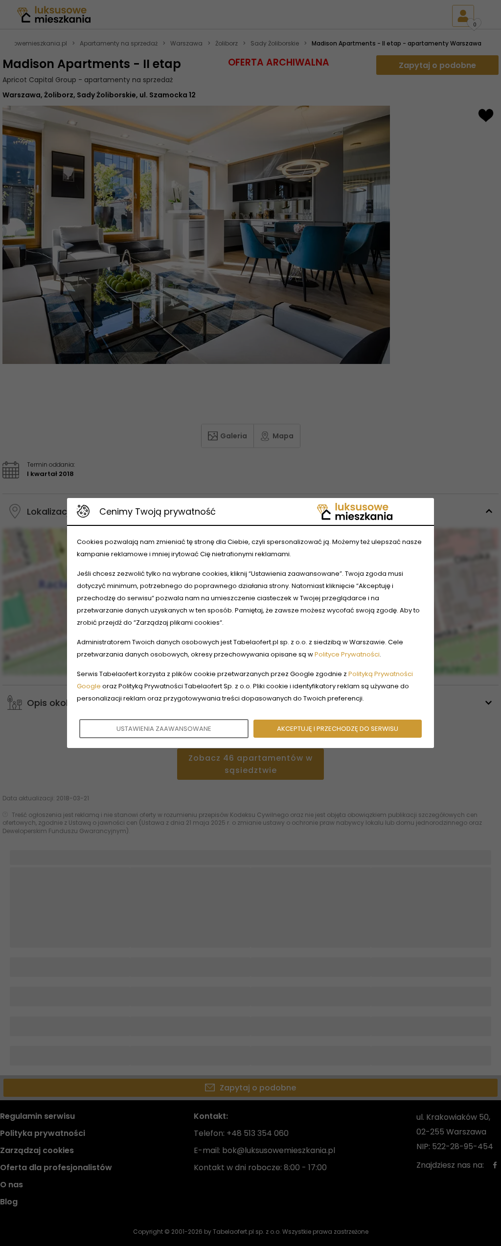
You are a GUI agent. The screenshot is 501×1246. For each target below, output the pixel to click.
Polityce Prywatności (347, 654)
